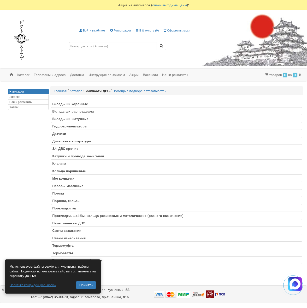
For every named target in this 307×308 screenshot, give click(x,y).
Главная (60, 90)
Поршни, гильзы (67, 200)
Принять (86, 285)
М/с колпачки (64, 178)
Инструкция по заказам (107, 74)
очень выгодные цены (169, 4)
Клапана (60, 163)
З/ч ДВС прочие (66, 148)
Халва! (13, 107)
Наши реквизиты (175, 74)
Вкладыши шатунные (71, 118)
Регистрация (122, 30)
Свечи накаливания (70, 237)
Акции (134, 74)
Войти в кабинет (93, 30)
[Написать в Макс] (295, 284)
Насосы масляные (69, 185)
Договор (14, 96)
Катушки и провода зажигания (79, 155)
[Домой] (11, 75)
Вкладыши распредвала (74, 111)
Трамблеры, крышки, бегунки (78, 260)
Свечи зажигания (68, 230)
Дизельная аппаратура (73, 140)
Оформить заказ (178, 30)
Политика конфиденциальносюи (33, 285)
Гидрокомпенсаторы (71, 126)
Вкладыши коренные (71, 103)
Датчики (60, 133)
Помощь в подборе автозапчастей (139, 90)
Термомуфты (64, 245)
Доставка (77, 74)
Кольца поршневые (70, 170)
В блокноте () (149, 30)
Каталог (76, 90)
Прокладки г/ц (65, 208)
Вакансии (150, 74)
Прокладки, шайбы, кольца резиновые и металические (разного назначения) (119, 215)
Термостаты (64, 252)
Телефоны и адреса (50, 74)
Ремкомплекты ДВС (70, 222)
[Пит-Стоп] (21, 40)
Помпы (59, 193)
